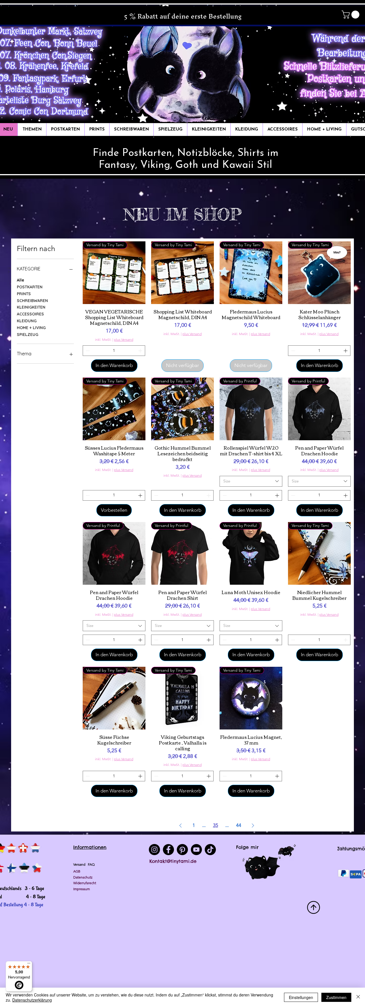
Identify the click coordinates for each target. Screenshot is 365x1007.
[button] (351, 15)
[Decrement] (87, 351)
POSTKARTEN (29, 287)
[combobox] (251, 481)
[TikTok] (210, 849)
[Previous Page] (180, 825)
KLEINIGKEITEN (31, 307)
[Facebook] (168, 849)
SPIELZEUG (27, 334)
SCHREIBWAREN (32, 300)
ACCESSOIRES (30, 314)
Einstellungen (301, 997)
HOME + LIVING (31, 327)
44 (238, 825)
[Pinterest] (182, 849)
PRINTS (24, 293)
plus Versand (123, 339)
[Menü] (28, 964)
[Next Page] (253, 825)
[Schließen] (358, 997)
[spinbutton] (114, 351)
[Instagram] (154, 849)
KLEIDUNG (26, 320)
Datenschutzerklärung (32, 1000)
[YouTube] (196, 849)
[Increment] (140, 351)
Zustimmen (336, 997)
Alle (20, 280)
